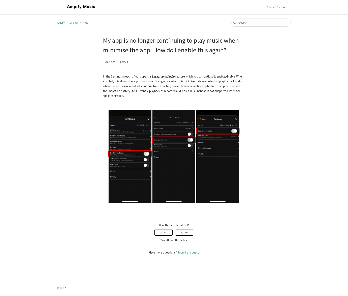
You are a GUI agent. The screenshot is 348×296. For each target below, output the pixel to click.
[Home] (81, 9)
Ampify (61, 22)
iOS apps (73, 22)
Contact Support (277, 7)
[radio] (163, 233)
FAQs (85, 22)
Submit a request (188, 252)
